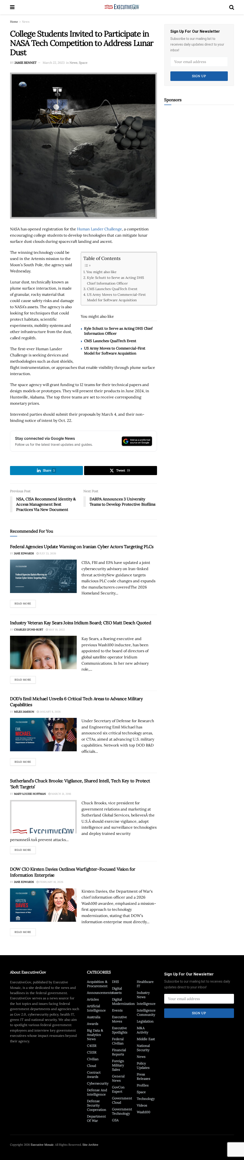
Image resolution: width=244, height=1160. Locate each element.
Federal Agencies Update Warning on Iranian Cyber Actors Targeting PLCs (81, 546)
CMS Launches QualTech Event (112, 288)
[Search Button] (231, 7)
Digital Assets (117, 990)
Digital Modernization (123, 1001)
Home (14, 21)
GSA (115, 1120)
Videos (142, 1105)
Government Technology (122, 1111)
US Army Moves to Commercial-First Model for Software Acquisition (116, 297)
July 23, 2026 (47, 553)
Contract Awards (94, 1074)
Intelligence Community (146, 1012)
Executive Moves (119, 1019)
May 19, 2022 (56, 629)
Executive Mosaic (42, 1144)
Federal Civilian (118, 1041)
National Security (143, 1047)
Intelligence (146, 1003)
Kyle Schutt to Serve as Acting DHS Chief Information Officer (115, 280)
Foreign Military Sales (118, 1065)
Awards (92, 1024)
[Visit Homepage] (122, 7)
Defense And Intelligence (97, 1092)
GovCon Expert (118, 1089)
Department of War (96, 1118)
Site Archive (90, 1144)
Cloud (91, 1066)
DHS (115, 982)
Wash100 (143, 1112)
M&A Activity (142, 1030)
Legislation (145, 1021)
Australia (93, 1017)
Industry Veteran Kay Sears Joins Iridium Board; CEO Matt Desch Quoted (80, 622)
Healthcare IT (145, 984)
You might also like (101, 272)
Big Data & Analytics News (95, 1034)
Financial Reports (119, 1052)
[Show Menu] (12, 7)
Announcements (100, 993)
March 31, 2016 (61, 793)
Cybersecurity (97, 1083)
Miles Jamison (24, 711)
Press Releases (143, 1076)
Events (117, 1010)
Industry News (143, 995)
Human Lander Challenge (99, 229)
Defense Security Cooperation (96, 1105)
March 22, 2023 (54, 63)
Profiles (142, 1085)
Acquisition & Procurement (97, 984)
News (26, 21)
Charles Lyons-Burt (28, 629)
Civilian (93, 1059)
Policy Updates (143, 1065)
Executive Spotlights (119, 1030)
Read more (25, 602)
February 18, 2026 (51, 882)
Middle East (146, 1039)
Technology (146, 1098)
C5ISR (92, 1052)
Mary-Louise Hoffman (30, 793)
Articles (93, 999)
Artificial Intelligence (96, 1008)
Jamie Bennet (25, 63)
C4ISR (92, 1045)
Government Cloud (122, 1100)
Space (83, 63)
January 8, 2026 (50, 711)
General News (118, 1078)
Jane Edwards (24, 553)
